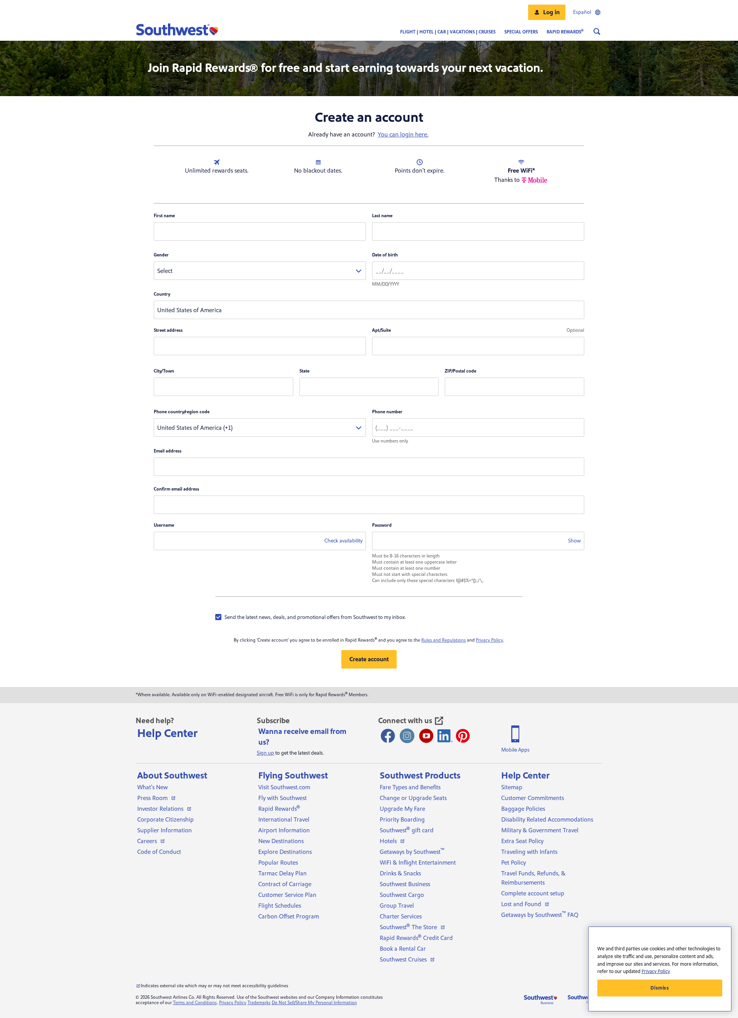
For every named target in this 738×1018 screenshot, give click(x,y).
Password (382, 525)
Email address (167, 451)
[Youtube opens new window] (426, 736)
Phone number (387, 412)
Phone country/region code (181, 412)
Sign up (265, 753)
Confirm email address (176, 489)
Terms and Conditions (195, 1003)
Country (162, 294)
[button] (546, 12)
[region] (660, 969)
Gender (161, 255)
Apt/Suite (381, 330)
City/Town (164, 371)
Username (164, 525)
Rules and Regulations (443, 640)
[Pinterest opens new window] (462, 736)
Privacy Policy (489, 640)
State (304, 371)
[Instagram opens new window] (407, 736)
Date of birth (385, 255)
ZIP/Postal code (460, 371)
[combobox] (260, 270)
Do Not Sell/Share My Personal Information (314, 1003)
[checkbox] (310, 617)
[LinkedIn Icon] (445, 736)
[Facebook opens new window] (387, 736)
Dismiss (659, 988)
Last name (382, 216)
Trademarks (259, 1003)
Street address (168, 330)
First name (164, 216)
